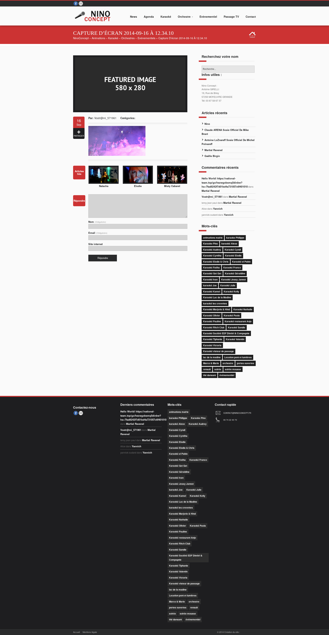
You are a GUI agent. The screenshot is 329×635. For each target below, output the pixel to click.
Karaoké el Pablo (241, 261)
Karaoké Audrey (212, 249)
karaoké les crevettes (215, 303)
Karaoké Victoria (212, 345)
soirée (217, 369)
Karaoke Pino (210, 243)
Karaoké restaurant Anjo (238, 321)
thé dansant (209, 375)
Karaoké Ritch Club (213, 327)
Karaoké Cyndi (233, 249)
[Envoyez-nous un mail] (81, 4)
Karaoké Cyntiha (212, 255)
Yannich (218, 208)
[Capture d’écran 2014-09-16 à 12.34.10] (130, 111)
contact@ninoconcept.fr (237, 413)
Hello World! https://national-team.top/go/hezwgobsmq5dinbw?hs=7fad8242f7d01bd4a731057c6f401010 (225, 182)
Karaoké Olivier (211, 315)
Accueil (76, 631)
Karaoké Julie (227, 285)
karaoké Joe (210, 285)
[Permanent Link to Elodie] (138, 183)
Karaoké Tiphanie (212, 339)
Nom (97, 222)
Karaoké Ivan (210, 279)
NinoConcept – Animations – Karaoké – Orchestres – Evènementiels (114, 38)
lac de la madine (212, 357)
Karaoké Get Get (212, 273)
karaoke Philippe (235, 237)
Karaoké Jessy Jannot (233, 279)
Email (97, 233)
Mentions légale (90, 631)
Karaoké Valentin (235, 339)
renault (207, 369)
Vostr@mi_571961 (105, 118)
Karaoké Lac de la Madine (217, 297)
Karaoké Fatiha (211, 267)
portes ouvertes (245, 363)
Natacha (103, 186)
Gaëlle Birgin (212, 156)
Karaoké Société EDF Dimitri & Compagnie (226, 333)
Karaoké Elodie (233, 255)
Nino (207, 124)
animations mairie (213, 237)
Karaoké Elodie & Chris (215, 261)
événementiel (227, 375)
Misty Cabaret (172, 186)
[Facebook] (75, 4)
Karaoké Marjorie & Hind (216, 309)
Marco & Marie (211, 363)
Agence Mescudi (248, 631)
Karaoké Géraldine (235, 273)
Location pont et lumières (238, 357)
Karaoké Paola (232, 315)
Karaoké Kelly (231, 291)
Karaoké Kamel (211, 291)
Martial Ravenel (213, 150)
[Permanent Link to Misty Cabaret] (172, 183)
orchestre (228, 363)
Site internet (95, 244)
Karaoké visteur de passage (218, 351)
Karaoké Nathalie (242, 309)
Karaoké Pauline (212, 321)
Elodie (138, 186)
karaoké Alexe (229, 243)
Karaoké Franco (232, 267)
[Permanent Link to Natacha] (104, 183)
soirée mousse (233, 369)
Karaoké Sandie (236, 327)
